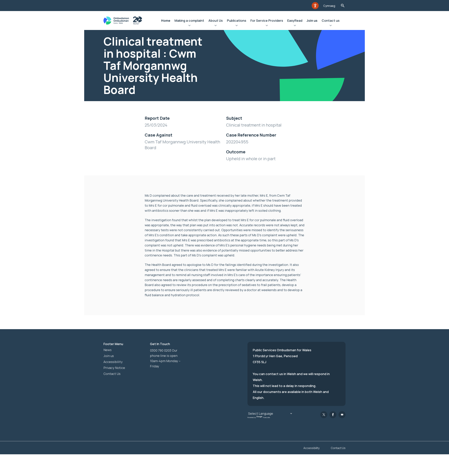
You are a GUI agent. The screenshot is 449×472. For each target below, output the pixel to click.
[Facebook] (332, 414)
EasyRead (294, 20)
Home (165, 20)
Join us (312, 20)
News (107, 350)
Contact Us (111, 374)
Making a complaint (189, 20)
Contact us (331, 20)
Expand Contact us (331, 26)
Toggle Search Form (343, 5)
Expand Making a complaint (189, 26)
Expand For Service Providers (266, 26)
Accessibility (113, 362)
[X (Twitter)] (323, 414)
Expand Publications (236, 26)
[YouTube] (342, 414)
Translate (266, 417)
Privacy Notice (114, 368)
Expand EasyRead (294, 26)
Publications (236, 20)
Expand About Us (215, 26)
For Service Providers (266, 20)
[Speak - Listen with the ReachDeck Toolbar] (315, 5)
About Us (215, 20)
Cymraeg (329, 6)
